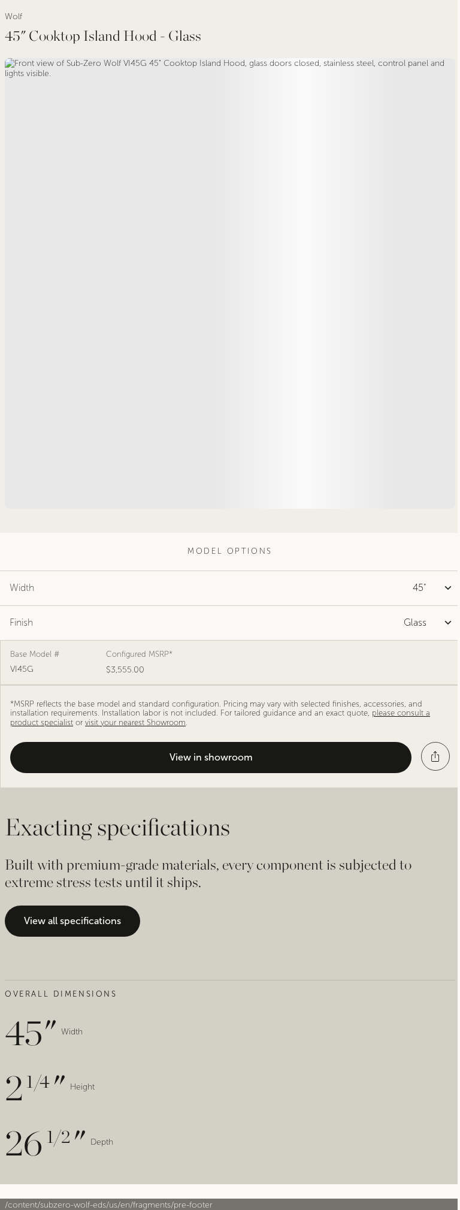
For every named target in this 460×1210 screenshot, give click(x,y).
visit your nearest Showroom (135, 723)
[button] (435, 756)
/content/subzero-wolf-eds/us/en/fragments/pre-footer (109, 1204)
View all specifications (72, 921)
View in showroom (211, 757)
